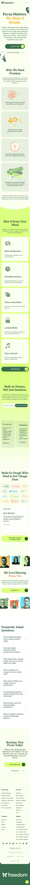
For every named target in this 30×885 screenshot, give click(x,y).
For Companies (5, 803)
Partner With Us (20, 798)
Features (18, 810)
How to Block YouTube (22, 829)
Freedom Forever (5, 795)
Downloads (19, 822)
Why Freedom (19, 805)
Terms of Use (19, 856)
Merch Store (19, 803)
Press (2, 829)
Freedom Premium (6, 793)
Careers (3, 827)
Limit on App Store (6, 808)
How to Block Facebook (22, 837)
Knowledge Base (20, 824)
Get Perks (18, 793)
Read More (6, 443)
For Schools (4, 805)
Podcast (3, 824)
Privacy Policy (10, 856)
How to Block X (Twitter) (22, 834)
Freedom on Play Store (7, 800)
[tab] (8, 405)
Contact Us (19, 819)
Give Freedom (19, 795)
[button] (27, 3)
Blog (2, 822)
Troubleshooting (20, 827)
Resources (18, 808)
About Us (3, 819)
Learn (17, 812)
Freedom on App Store (7, 798)
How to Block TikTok (21, 832)
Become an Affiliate (21, 800)
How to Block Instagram (22, 839)
